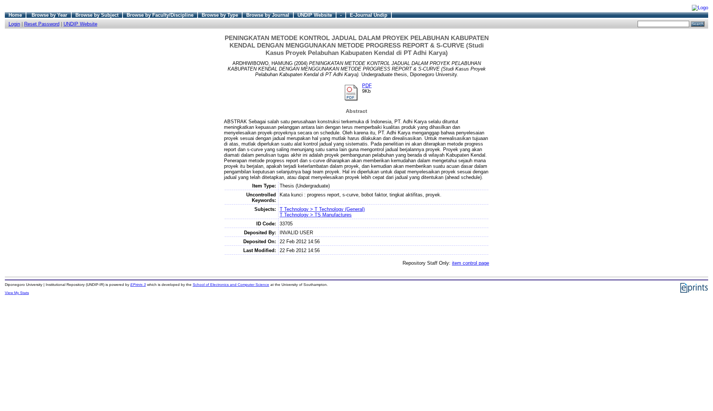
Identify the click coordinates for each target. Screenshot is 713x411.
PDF (367, 85)
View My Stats (17, 293)
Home (15, 15)
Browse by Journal (267, 15)
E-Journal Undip (368, 15)
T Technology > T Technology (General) (322, 209)
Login (14, 24)
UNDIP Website (314, 15)
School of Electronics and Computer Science (231, 285)
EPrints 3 (138, 285)
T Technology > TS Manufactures (316, 215)
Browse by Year (49, 15)
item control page (470, 263)
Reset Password (41, 24)
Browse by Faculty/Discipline (160, 15)
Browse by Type (220, 15)
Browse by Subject (96, 15)
